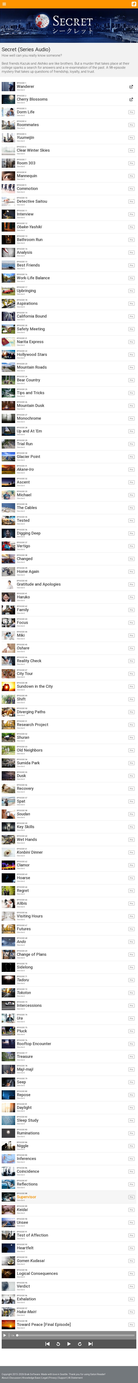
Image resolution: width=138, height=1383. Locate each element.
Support (62, 1377)
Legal (44, 1377)
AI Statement (75, 1377)
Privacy (53, 1377)
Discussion (15, 1377)
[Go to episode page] (131, 86)
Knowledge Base (31, 1377)
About (5, 1377)
